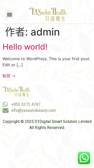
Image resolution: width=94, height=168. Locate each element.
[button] (9, 14)
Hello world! (25, 47)
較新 (9, 75)
